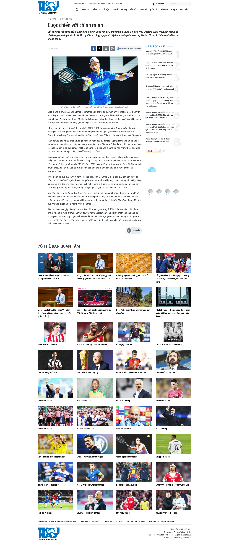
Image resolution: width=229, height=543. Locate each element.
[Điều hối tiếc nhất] (134, 416)
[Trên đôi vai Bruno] (55, 500)
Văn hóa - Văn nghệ (138, 9)
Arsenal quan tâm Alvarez (48, 344)
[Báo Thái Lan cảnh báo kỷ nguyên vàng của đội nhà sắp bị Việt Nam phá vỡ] (95, 297)
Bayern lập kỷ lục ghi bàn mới (88, 512)
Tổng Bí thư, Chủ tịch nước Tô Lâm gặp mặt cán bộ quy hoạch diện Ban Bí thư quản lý (160, 65)
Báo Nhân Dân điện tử (49, 533)
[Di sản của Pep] (173, 416)
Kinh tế (115, 9)
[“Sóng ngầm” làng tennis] (134, 444)
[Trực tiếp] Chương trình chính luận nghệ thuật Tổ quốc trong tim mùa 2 (160, 87)
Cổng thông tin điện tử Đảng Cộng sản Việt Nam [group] (57, 521)
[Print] (112, 48)
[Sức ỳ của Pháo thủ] (134, 500)
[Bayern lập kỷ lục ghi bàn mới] (95, 500)
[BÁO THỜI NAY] (76, 9)
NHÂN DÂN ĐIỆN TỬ (80, 3)
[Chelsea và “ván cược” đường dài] (95, 444)
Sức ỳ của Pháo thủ (124, 512)
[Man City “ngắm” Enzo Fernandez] (95, 472)
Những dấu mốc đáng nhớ (48, 484)
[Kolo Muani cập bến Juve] (55, 360)
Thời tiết (152, 150)
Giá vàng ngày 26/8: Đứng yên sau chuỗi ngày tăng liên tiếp (159, 76)
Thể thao (163, 9)
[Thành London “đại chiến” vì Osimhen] (95, 332)
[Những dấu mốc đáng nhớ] (55, 472)
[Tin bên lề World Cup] (95, 416)
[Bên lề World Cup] (55, 388)
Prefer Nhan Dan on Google (130, 48)
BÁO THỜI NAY (48, 7)
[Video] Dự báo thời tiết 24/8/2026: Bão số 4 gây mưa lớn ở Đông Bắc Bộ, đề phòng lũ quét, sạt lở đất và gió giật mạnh (160, 102)
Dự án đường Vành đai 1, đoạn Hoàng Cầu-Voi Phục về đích (158, 140)
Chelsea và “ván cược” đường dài (90, 456)
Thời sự (85, 9)
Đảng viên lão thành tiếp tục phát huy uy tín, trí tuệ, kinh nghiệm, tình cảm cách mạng (172, 278)
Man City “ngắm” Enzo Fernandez (90, 484)
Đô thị (124, 9)
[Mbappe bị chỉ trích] (173, 444)
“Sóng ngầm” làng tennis (126, 456)
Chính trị (96, 9)
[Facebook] (93, 48)
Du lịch (174, 9)
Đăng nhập (160, 3)
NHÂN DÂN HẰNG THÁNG (97, 3)
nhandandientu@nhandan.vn (180, 538)
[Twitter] (99, 48)
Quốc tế (153, 9)
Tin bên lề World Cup (85, 428)
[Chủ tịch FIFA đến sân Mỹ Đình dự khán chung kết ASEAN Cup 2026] (55, 263)
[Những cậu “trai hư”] (134, 332)
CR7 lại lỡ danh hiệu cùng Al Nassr (51, 456)
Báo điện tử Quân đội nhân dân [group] (161, 521)
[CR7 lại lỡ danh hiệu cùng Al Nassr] (55, 444)
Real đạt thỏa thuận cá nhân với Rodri (131, 372)
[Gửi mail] (106, 48)
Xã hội (106, 9)
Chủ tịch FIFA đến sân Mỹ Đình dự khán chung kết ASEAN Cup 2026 (159, 52)
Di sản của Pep (161, 428)
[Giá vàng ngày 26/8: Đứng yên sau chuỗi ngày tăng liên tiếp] (134, 263)
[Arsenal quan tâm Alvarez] (55, 332)
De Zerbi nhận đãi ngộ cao (166, 512)
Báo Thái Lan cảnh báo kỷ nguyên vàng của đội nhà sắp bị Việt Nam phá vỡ (94, 311)
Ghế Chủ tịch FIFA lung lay (87, 372)
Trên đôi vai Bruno (45, 512)
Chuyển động (66, 19)
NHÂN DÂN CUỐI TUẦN (115, 3)
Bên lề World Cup (45, 400)
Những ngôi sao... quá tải (126, 484)
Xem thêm (184, 9)
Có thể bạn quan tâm (59, 246)
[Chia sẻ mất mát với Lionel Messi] (173, 332)
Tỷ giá (162, 150)
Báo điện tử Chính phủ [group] (90, 521)
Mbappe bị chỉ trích (164, 456)
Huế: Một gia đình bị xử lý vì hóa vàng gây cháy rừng (133, 311)
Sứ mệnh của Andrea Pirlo (166, 372)
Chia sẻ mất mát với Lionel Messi (169, 344)
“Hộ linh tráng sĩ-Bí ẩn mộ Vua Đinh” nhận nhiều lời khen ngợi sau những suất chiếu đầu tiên (173, 313)
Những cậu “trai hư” (124, 344)
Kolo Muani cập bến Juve (47, 372)
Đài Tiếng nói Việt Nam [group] (136, 521)
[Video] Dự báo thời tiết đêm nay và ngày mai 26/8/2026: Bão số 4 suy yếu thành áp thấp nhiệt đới (160, 115)
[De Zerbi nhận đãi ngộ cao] (173, 500)
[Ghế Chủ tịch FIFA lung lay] (95, 360)
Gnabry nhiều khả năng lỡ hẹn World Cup (172, 484)
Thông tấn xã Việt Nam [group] (113, 521)
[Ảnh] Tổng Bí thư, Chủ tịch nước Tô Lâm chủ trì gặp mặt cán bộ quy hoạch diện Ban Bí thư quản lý (55, 313)
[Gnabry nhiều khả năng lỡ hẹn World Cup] (173, 472)
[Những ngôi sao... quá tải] (134, 472)
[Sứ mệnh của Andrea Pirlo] (173, 360)
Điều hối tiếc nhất (123, 428)
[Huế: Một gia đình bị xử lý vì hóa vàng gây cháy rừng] (134, 297)
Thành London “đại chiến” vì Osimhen (92, 344)
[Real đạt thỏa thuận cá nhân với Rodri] (134, 360)
